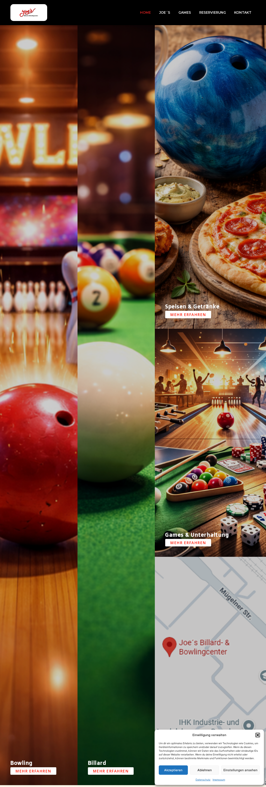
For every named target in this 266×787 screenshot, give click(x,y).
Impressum (219, 779)
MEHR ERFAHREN (33, 771)
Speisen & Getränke (192, 306)
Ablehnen (204, 770)
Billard (97, 762)
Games (185, 13)
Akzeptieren (173, 770)
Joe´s (164, 13)
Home (145, 13)
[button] (258, 735)
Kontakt (242, 13)
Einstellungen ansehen (240, 770)
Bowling (21, 762)
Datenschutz (203, 779)
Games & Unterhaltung (197, 534)
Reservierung (212, 13)
